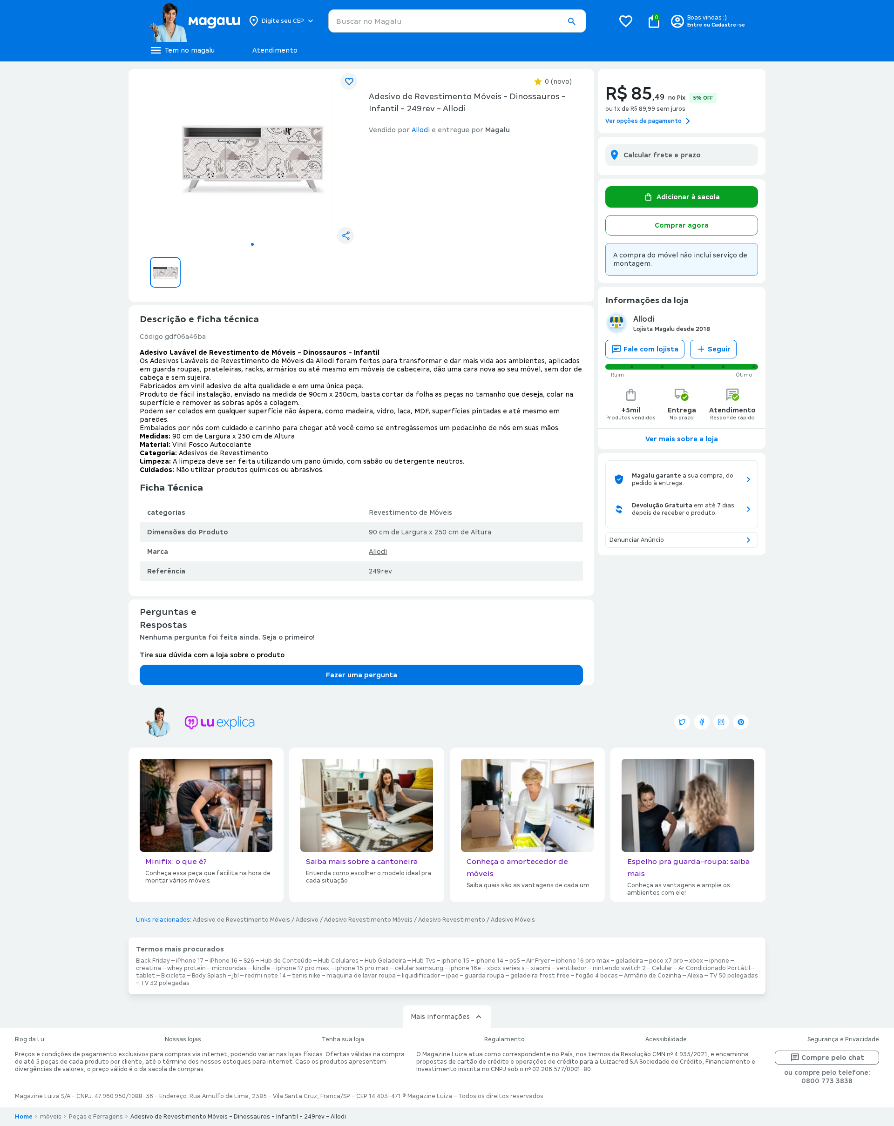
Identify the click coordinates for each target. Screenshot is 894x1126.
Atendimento (275, 50)
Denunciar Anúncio (637, 540)
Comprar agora (682, 225)
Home (24, 1116)
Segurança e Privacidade (843, 1039)
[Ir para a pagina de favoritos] (626, 21)
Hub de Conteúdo (286, 960)
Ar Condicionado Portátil (714, 968)
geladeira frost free (539, 975)
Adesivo (307, 920)
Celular (662, 968)
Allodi (378, 551)
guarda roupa (484, 975)
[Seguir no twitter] (682, 722)
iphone (719, 960)
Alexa (695, 975)
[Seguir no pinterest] (741, 722)
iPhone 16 (223, 960)
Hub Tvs (423, 960)
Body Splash (209, 975)
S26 (249, 960)
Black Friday (153, 960)
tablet (145, 975)
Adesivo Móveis (513, 920)
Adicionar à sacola (688, 197)
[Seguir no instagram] (721, 722)
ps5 (514, 960)
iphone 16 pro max (583, 960)
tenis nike (306, 975)
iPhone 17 (189, 960)
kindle (261, 968)
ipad (452, 975)
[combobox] (457, 21)
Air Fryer (538, 960)
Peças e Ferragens (96, 1116)
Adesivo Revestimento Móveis (368, 920)
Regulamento (504, 1039)
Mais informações (440, 1016)
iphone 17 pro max (302, 968)
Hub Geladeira (385, 960)
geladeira (629, 960)
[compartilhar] (345, 235)
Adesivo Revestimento (451, 920)
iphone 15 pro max (362, 968)
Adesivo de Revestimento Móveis (241, 920)
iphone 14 (489, 960)
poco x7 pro (666, 960)
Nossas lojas (183, 1039)
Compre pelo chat (832, 1057)
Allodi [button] (421, 130)
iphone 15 (455, 960)
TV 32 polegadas (165, 983)
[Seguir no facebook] (702, 722)
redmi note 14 (265, 975)
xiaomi (540, 968)
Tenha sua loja (343, 1039)
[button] (571, 21)
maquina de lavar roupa (361, 975)
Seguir (719, 349)
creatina (148, 968)
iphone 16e (465, 968)
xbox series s (506, 968)
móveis (50, 1116)
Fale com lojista (650, 349)
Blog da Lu (29, 1039)
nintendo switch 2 (619, 968)
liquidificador (421, 975)
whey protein (186, 968)
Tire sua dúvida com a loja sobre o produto (212, 655)
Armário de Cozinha (652, 975)
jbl (235, 975)
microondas (229, 968)
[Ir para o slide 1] (252, 244)
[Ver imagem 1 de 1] (252, 156)
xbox (696, 960)
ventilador (571, 968)
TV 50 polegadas (733, 975)
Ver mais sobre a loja (681, 439)
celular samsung (419, 968)
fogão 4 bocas (597, 975)
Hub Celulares (338, 960)
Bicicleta (173, 975)
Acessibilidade (666, 1039)
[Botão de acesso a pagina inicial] (194, 21)
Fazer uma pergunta (361, 675)
